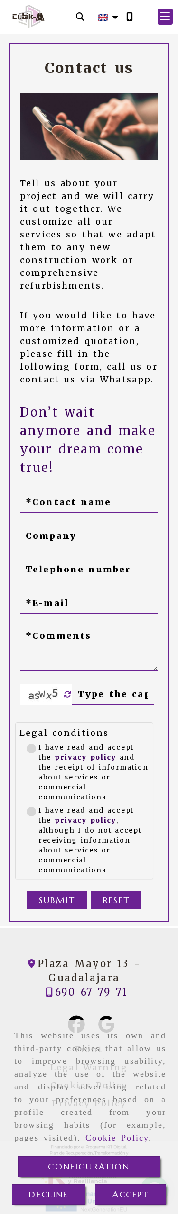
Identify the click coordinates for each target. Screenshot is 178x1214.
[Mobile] (129, 17)
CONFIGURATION (89, 1166)
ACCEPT (130, 1194)
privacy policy (85, 757)
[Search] (80, 17)
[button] (165, 17)
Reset (116, 900)
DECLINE (48, 1194)
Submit (57, 900)
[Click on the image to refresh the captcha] (43, 694)
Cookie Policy (117, 1137)
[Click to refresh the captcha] (67, 694)
